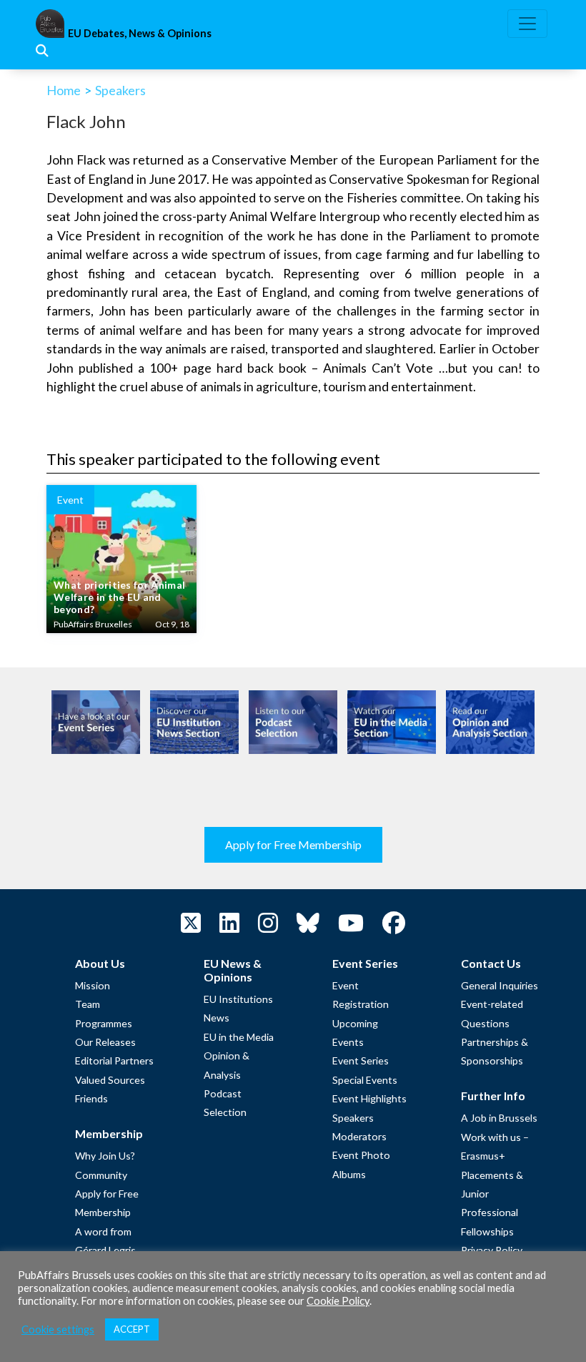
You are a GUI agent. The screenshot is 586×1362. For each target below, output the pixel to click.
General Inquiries (499, 985)
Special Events (364, 1080)
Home (63, 90)
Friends (91, 1098)
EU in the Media (239, 1037)
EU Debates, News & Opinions (140, 33)
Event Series (360, 1060)
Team (87, 1004)
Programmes (103, 1023)
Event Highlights (369, 1098)
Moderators (359, 1136)
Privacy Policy (491, 1250)
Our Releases (105, 1042)
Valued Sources (110, 1080)
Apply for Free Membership (293, 844)
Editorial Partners (114, 1060)
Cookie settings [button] (57, 1329)
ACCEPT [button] (132, 1329)
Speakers (120, 90)
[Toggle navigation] (527, 23)
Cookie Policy (338, 1301)
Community (101, 1175)
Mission (92, 985)
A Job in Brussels (499, 1118)
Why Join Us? (105, 1156)
